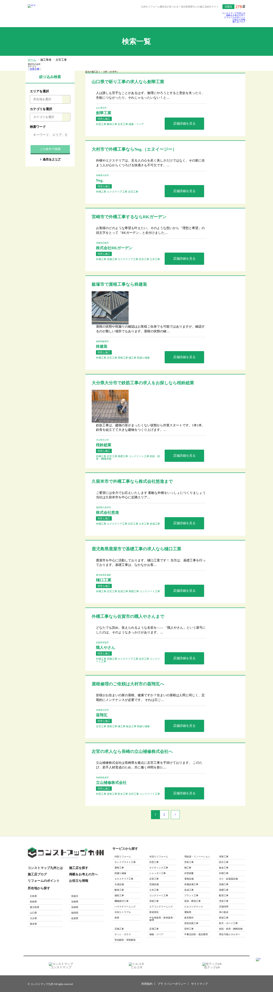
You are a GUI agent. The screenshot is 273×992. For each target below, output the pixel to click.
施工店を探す (78, 868)
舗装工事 (119, 895)
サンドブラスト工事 (125, 862)
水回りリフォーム (158, 856)
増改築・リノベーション (197, 856)
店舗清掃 (223, 906)
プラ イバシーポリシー (172, 983)
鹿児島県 (34, 907)
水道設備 (119, 884)
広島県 (33, 896)
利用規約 (146, 983)
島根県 (33, 901)
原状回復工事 (191, 923)
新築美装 (154, 912)
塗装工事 (189, 862)
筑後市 (74, 896)
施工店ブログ (238, 22)
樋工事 (187, 867)
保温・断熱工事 (192, 901)
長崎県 (74, 907)
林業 (117, 917)
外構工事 (223, 873)
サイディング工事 (158, 867)
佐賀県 (74, 918)
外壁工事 (154, 862)
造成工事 (189, 890)
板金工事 (223, 867)
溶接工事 (154, 901)
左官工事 (34, 69)
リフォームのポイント (234, 17)
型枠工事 (189, 928)
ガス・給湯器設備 (228, 878)
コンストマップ (61, 967)
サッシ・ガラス (123, 934)
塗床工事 (223, 901)
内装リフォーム (123, 856)
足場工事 (154, 928)
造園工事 (223, 884)
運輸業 (187, 912)
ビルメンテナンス (193, 906)
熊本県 (33, 924)
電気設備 (189, 878)
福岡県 (74, 912)
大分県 (33, 918)
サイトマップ (199, 983)
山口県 (33, 912)
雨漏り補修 (120, 873)
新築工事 (223, 917)
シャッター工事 (157, 873)
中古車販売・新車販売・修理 (162, 918)
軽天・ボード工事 (228, 923)
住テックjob (212, 967)
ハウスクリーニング (125, 906)
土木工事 (154, 890)
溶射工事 (223, 856)
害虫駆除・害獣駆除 (125, 940)
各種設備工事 (191, 884)
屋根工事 (119, 867)
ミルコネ (136, 967)
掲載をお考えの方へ (235, 15)
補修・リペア (156, 934)
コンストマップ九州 (227, 983)
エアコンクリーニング (161, 906)
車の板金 (223, 912)
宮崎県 (74, 901)
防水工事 (223, 862)
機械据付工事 (122, 901)
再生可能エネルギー (229, 934)
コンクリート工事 (158, 895)
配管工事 (223, 895)
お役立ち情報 (238, 20)
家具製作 (189, 917)
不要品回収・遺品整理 (196, 934)
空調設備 (154, 884)
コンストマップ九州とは (233, 13)
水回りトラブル (123, 912)
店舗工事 (119, 928)
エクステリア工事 (124, 878)
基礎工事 (223, 890)
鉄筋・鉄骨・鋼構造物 (231, 928)
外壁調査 (189, 873)
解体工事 (119, 890)
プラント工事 (191, 895)
